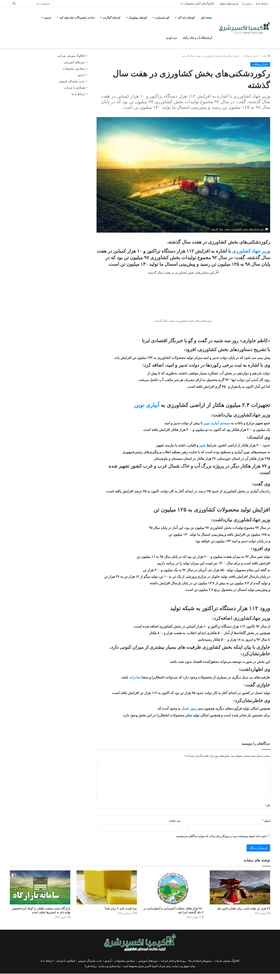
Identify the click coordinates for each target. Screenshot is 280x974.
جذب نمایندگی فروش (72, 81)
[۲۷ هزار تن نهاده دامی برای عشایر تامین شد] (240, 887)
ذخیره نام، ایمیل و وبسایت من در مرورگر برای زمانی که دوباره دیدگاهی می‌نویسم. (221, 836)
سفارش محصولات (74, 68)
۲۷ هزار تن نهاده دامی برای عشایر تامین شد (243, 908)
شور (202, 445)
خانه (265, 55)
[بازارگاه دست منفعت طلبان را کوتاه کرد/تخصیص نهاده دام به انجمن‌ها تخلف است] (40, 887)
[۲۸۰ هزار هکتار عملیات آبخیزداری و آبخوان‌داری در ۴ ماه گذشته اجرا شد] (173, 887)
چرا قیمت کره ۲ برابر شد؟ (121, 908)
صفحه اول (206, 17)
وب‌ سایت (174, 820)
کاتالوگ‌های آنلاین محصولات (198, 3)
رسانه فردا (91, 966)
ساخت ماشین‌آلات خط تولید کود (77, 17)
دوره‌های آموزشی (74, 62)
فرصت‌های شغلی (228, 3)
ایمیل (266, 820)
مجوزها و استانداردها (200, 960)
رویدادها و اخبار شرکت (173, 960)
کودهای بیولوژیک (138, 17)
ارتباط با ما (262, 3)
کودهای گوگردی (111, 17)
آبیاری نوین (146, 405)
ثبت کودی (171, 37)
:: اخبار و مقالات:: (250, 55)
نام (267, 805)
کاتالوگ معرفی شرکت (71, 55)
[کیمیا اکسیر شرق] (244, 28)
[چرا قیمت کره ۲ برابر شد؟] (106, 887)
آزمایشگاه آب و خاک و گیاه (197, 37)
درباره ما (247, 3)
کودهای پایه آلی (186, 17)
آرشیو (81, 75)
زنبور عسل (189, 708)
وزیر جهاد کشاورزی (251, 251)
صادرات (135, 677)
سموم (47, 17)
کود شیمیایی (162, 17)
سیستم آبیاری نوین (216, 423)
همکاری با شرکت (74, 87)
